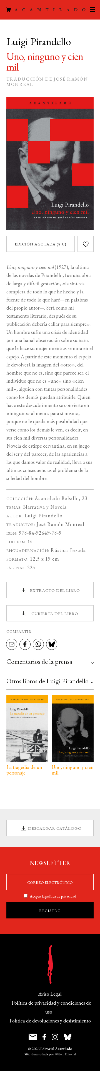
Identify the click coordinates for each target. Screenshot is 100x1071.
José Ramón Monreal (60, 524)
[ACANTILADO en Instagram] (55, 1037)
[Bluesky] (51, 645)
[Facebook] (25, 645)
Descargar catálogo (55, 828)
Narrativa (34, 507)
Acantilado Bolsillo (57, 498)
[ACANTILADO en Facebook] (44, 1037)
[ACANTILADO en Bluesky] (67, 1037)
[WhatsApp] (38, 645)
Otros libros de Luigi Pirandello (47, 681)
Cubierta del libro (54, 613)
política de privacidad (60, 896)
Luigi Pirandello (43, 515)
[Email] (11, 645)
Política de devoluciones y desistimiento (50, 1020)
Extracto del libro (55, 590)
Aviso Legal (50, 994)
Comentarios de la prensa (39, 661)
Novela (58, 507)
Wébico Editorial (65, 1054)
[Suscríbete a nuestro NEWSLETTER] (33, 1037)
